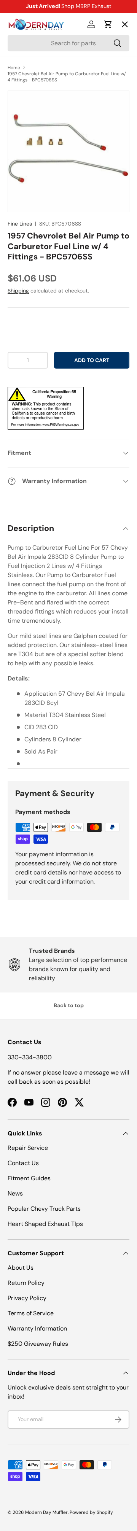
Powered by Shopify (91, 1512)
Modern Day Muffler (46, 1512)
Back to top (69, 1005)
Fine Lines (20, 223)
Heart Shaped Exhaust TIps (45, 1224)
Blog (20, 135)
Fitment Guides (29, 1178)
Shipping (18, 290)
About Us (20, 1268)
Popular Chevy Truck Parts (44, 1209)
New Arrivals (32, 107)
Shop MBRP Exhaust (86, 6)
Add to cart (91, 360)
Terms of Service (31, 1313)
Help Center (32, 163)
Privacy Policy (27, 1298)
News (15, 1193)
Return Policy (26, 1283)
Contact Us (23, 1163)
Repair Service (28, 1148)
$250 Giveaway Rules (38, 1344)
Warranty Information (37, 1328)
